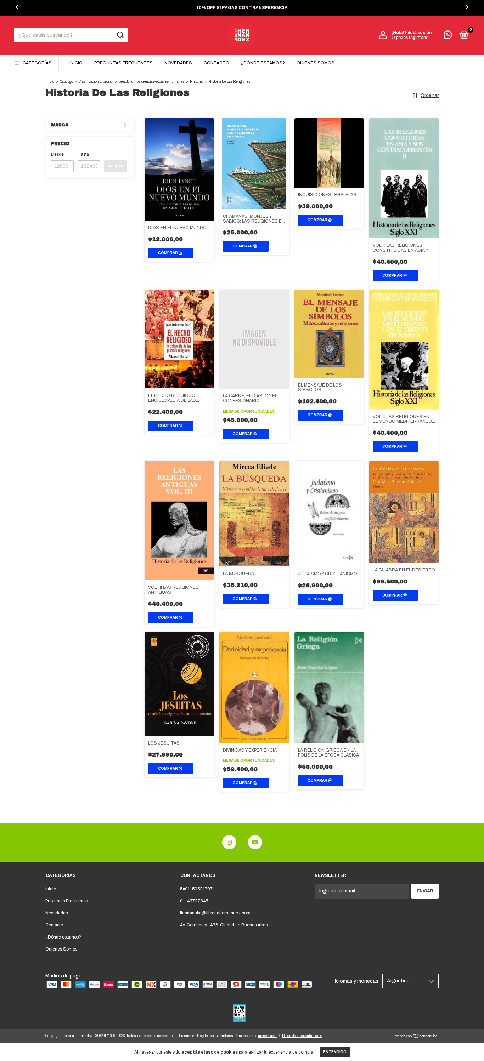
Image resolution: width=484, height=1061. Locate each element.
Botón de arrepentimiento (302, 1036)
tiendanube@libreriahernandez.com (215, 913)
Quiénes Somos (315, 63)
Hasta (83, 154)
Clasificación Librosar (96, 82)
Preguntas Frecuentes (123, 63)
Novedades (178, 63)
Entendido (335, 1052)
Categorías (37, 63)
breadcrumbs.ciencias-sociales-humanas (151, 82)
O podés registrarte (410, 37)
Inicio (76, 63)
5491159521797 (196, 888)
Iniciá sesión (418, 32)
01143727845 (194, 901)
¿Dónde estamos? (263, 63)
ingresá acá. (267, 1036)
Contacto (216, 63)
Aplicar (115, 166)
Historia (196, 82)
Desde (57, 154)
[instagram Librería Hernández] (229, 842)
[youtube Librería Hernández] (255, 842)
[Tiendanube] (416, 1036)
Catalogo (66, 82)
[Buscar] (120, 35)
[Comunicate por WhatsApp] (448, 36)
